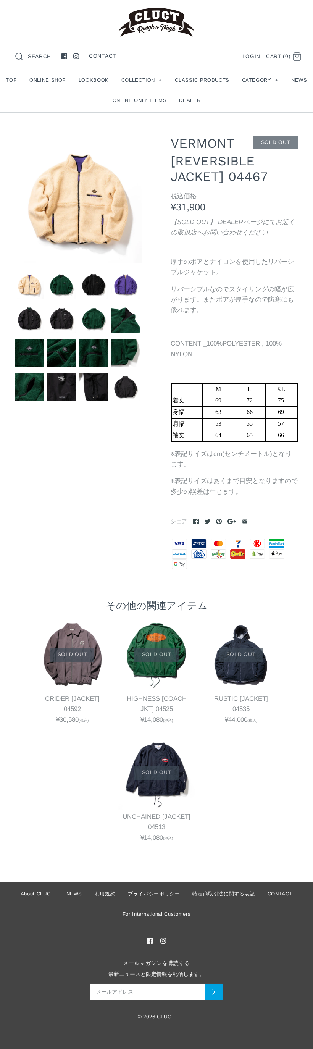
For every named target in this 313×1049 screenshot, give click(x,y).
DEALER (189, 100)
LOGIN (251, 56)
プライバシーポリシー (154, 894)
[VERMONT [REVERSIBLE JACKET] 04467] (78, 199)
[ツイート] (207, 521)
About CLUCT (37, 894)
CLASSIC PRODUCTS (202, 80)
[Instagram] (76, 56)
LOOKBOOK (94, 80)
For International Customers (157, 914)
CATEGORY (260, 80)
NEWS (299, 80)
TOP (11, 80)
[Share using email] (245, 521)
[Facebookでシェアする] (196, 521)
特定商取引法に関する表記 (223, 894)
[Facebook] (64, 56)
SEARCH (39, 56)
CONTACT (103, 56)
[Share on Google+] (231, 521)
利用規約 (105, 894)
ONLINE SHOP (47, 80)
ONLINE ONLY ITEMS (140, 100)
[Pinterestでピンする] (219, 521)
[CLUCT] (156, 12)
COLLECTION (141, 80)
